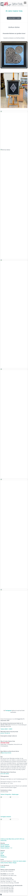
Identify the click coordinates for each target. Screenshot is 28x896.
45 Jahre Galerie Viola (14, 11)
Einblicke (3, 867)
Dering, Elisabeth (5, 844)
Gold (2, 853)
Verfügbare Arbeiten (6, 816)
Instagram (8, 710)
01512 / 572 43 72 (5, 733)
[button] (25, 2)
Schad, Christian (5, 848)
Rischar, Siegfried (5, 846)
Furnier (2, 852)
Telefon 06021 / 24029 (14, 18)
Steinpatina (4, 857)
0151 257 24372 (5, 773)
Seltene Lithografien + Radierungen (10, 794)
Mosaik (2, 855)
